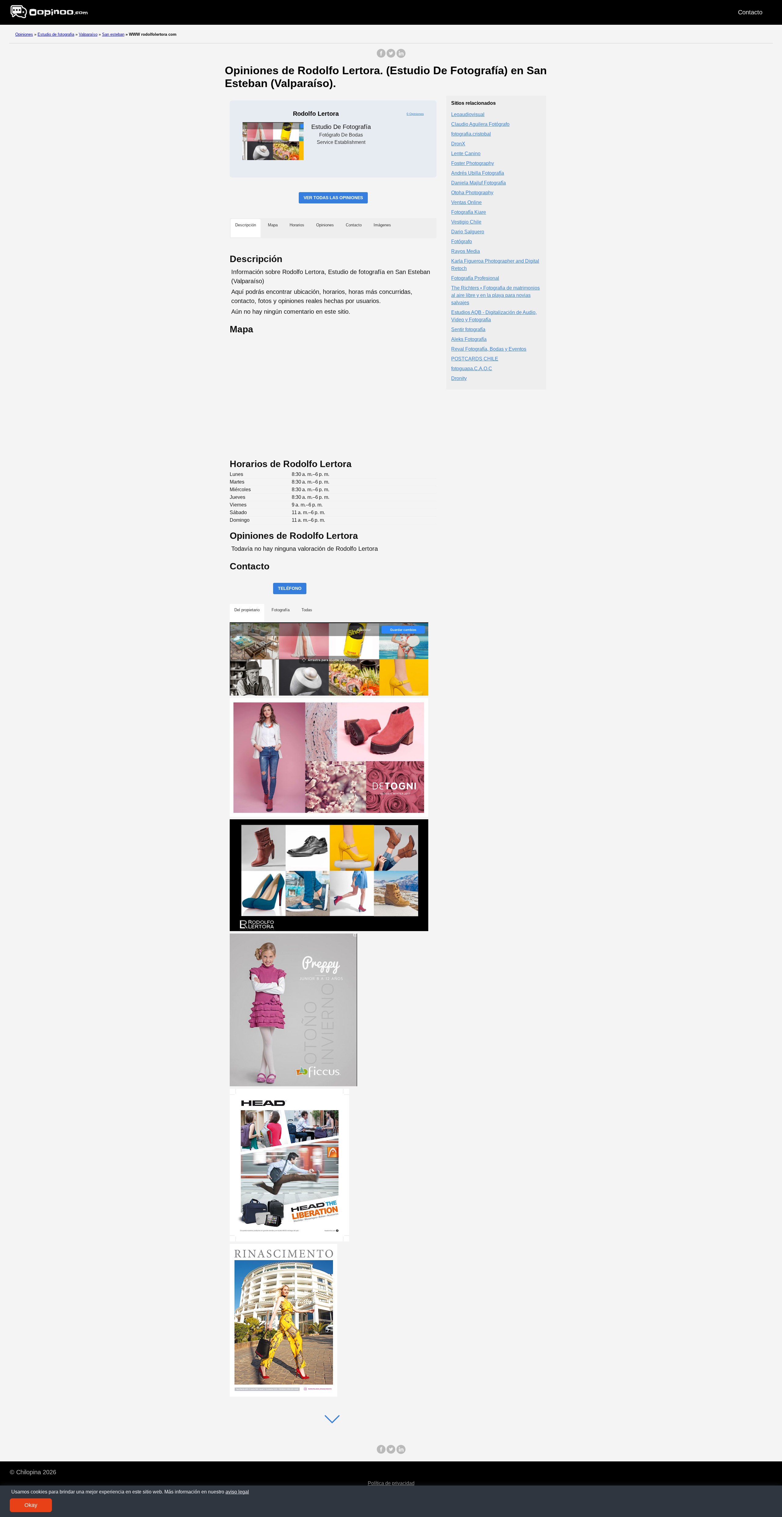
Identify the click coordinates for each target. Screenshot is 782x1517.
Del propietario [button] (247, 610)
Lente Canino (466, 153)
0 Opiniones (415, 113)
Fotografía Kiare (468, 212)
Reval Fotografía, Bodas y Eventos (488, 349)
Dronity (459, 378)
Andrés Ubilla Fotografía (477, 173)
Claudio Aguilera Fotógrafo (480, 124)
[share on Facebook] (381, 56)
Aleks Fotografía (469, 339)
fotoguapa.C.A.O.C (471, 368)
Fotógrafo (461, 241)
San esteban (113, 34)
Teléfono (289, 588)
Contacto (750, 12)
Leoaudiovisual (467, 114)
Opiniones (24, 34)
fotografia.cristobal (471, 134)
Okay (30, 1505)
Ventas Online (466, 202)
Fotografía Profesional (475, 278)
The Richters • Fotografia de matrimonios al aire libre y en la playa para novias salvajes (495, 295)
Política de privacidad (391, 1483)
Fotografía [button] (281, 610)
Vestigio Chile (466, 222)
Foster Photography (472, 163)
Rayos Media (465, 251)
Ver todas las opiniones (333, 197)
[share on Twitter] (391, 56)
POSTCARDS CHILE (474, 358)
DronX (458, 143)
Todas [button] (306, 610)
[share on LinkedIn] (401, 56)
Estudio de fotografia (56, 34)
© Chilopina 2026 (33, 1472)
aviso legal (237, 1491)
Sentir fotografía (468, 329)
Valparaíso (88, 34)
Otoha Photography (472, 192)
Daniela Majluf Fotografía (478, 182)
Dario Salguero (467, 231)
